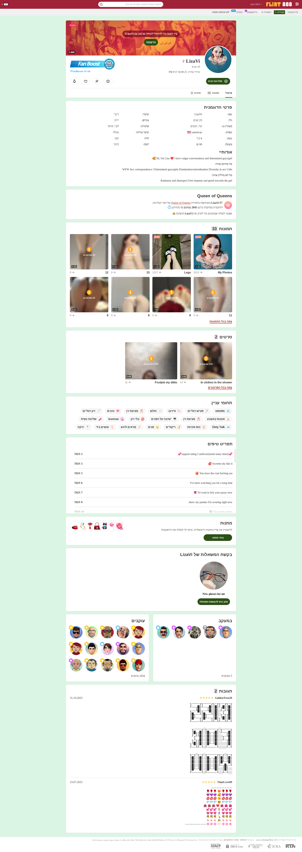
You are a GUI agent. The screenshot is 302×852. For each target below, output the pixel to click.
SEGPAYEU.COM (231, 840)
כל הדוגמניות (293, 12)
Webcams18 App (220, 12)
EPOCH (243, 840)
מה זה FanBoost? (80, 71)
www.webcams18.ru (264, 840)
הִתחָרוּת (239, 12)
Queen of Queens (180, 202)
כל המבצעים (252, 12)
